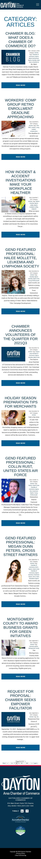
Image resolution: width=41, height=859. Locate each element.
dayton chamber (32, 60)
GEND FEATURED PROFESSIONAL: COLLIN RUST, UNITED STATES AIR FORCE (20, 466)
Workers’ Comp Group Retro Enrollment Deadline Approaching (20, 108)
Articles (36, 52)
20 (27, 763)
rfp (37, 717)
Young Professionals (33, 280)
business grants (33, 646)
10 (21, 763)
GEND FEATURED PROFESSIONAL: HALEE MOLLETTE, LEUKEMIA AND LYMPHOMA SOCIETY (20, 258)
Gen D (34, 576)
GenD (37, 576)
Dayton (37, 56)
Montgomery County (34, 648)
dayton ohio (36, 278)
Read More (20, 85)
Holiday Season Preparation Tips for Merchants (20, 402)
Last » (36, 763)
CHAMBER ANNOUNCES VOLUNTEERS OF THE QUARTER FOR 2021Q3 (20, 334)
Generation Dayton (34, 578)
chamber (32, 276)
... (33, 77)
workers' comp (35, 127)
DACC (36, 567)
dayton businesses (34, 58)
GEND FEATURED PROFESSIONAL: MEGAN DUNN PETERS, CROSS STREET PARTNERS (20, 546)
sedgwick (33, 209)
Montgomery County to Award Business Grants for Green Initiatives (20, 627)
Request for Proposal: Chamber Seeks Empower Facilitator (20, 699)
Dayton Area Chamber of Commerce (34, 353)
